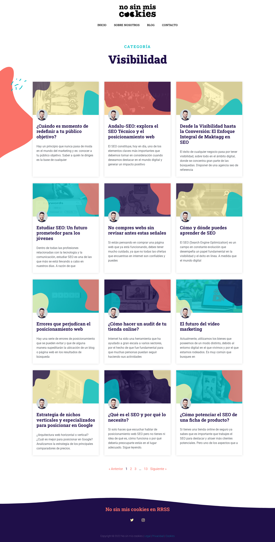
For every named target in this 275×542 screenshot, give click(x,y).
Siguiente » (158, 469)
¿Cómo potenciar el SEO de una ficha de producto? (208, 417)
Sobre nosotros (127, 25)
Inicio (101, 25)
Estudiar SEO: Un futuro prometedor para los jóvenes (61, 233)
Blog (151, 25)
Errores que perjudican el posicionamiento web (63, 326)
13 (146, 469)
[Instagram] (143, 520)
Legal (147, 536)
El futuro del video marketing (200, 326)
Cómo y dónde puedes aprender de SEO (203, 230)
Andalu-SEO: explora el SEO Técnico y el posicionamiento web (133, 131)
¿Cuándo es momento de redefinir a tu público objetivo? (62, 131)
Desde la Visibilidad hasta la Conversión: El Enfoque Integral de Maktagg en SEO (208, 134)
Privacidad (158, 536)
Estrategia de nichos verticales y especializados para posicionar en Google (65, 420)
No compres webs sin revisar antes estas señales (137, 230)
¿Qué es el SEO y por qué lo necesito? (137, 417)
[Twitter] (132, 520)
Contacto (170, 25)
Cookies (170, 536)
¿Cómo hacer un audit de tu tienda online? (137, 326)
